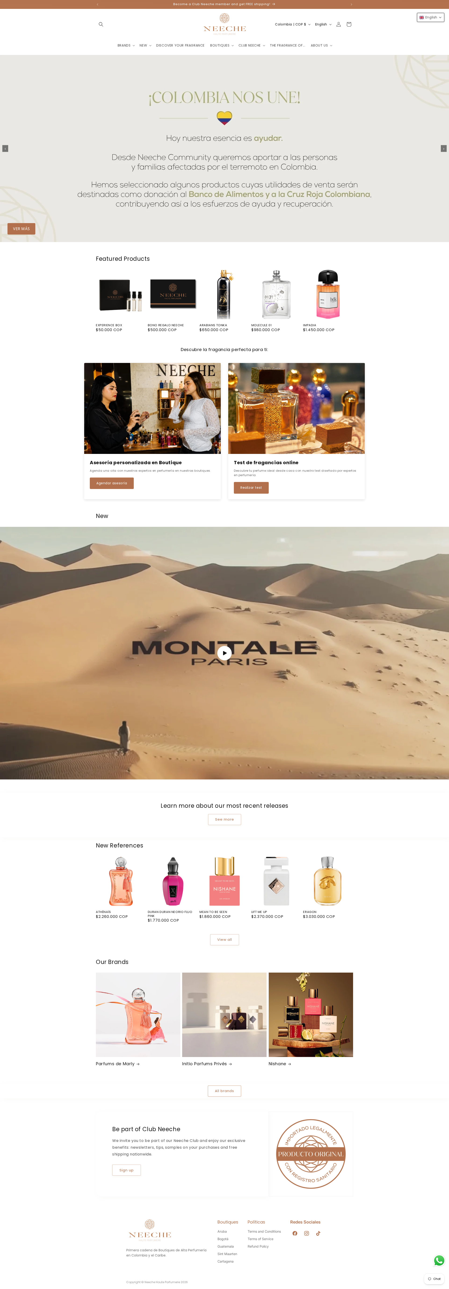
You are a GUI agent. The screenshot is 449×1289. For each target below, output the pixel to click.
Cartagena (225, 1261)
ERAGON (310, 912)
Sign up (126, 1170)
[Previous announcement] (97, 4)
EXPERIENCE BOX (109, 325)
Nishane (277, 1063)
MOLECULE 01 (261, 325)
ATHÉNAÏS (103, 912)
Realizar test (251, 487)
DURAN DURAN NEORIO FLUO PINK (170, 914)
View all (224, 939)
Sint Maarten (227, 1254)
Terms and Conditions (264, 1231)
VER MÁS (21, 228)
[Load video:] (224, 653)
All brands (224, 1090)
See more (224, 819)
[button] (101, 24)
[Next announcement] (351, 4)
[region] (224, 148)
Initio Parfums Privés (204, 1063)
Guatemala (225, 1246)
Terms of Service (260, 1239)
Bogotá (222, 1239)
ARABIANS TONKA (213, 325)
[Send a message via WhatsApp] (439, 1260)
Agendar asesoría (111, 483)
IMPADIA (309, 325)
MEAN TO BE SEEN (213, 912)
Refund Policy (258, 1246)
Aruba (222, 1231)
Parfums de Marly (115, 1063)
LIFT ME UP (259, 912)
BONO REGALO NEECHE (166, 325)
